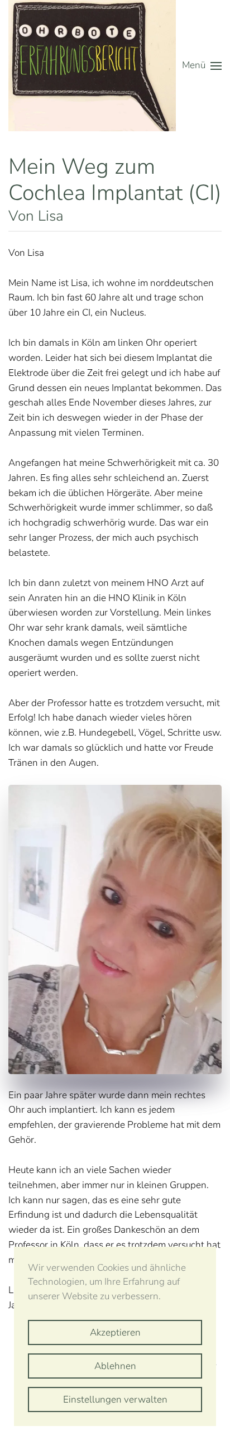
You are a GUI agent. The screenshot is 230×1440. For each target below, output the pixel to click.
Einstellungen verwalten (115, 1399)
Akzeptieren (115, 1332)
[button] (202, 65)
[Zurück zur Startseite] (92, 65)
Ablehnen (115, 1366)
